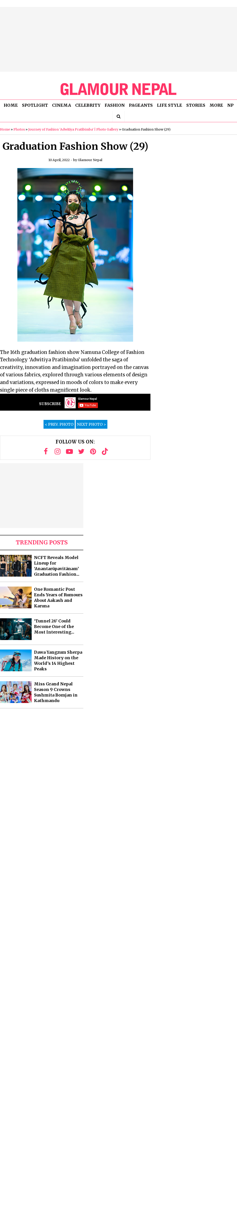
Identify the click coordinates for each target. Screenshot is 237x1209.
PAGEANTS (141, 105)
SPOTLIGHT (35, 105)
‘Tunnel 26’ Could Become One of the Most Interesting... (54, 626)
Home (5, 129)
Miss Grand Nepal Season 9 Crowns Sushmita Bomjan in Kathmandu (56, 692)
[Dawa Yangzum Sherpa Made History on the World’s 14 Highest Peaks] (16, 660)
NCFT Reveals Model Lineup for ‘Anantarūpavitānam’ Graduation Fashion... (56, 566)
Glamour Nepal (90, 160)
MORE (216, 105)
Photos (19, 129)
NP (230, 105)
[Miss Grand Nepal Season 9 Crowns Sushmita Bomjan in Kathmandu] (16, 692)
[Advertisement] (118, 39)
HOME (11, 105)
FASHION (115, 105)
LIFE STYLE (169, 105)
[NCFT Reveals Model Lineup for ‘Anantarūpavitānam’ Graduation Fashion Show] (16, 566)
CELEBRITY (87, 105)
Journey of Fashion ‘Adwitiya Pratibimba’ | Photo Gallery (73, 129)
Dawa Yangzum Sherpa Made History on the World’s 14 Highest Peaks (58, 661)
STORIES (195, 105)
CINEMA (61, 105)
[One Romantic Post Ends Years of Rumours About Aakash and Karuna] (16, 597)
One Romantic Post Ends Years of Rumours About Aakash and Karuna (58, 598)
